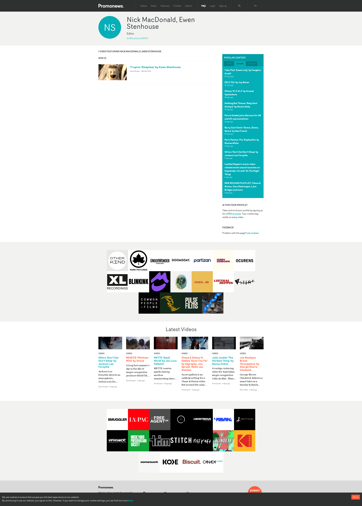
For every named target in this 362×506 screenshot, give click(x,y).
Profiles (177, 5)
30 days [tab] (239, 63)
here (130, 500)
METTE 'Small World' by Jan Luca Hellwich (165, 360)
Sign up (223, 5)
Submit (188, 5)
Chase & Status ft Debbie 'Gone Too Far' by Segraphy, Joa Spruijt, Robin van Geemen (195, 364)
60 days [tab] (251, 63)
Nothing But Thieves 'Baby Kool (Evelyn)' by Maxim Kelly (241, 104)
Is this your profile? (137, 38)
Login (212, 5)
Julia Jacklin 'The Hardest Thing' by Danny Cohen (223, 360)
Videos (143, 5)
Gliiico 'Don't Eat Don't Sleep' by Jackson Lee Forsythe (241, 153)
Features (164, 5)
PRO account (234, 213)
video (101, 353)
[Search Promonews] (239, 6)
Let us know (253, 233)
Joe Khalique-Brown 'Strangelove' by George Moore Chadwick (249, 364)
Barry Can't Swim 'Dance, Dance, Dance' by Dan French (242, 129)
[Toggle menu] (255, 6)
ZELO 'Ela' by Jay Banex (237, 82)
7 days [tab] (229, 63)
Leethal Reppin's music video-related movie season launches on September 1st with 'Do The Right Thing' (242, 169)
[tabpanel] (243, 132)
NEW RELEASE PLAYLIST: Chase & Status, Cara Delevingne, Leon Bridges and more (243, 186)
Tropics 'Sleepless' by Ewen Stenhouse (155, 67)
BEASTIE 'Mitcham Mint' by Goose (137, 359)
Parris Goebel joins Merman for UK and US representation (243, 117)
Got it (355, 497)
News (154, 5)
